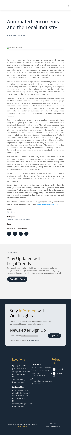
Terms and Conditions (34, 340)
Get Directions (19, 382)
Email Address (15, 336)
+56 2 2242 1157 (19, 398)
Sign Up (53, 336)
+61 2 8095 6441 (19, 374)
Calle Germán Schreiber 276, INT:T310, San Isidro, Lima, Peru (41, 370)
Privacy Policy (53, 423)
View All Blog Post (16, 279)
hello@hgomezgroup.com (47, 204)
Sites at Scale (22, 426)
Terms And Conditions (53, 427)
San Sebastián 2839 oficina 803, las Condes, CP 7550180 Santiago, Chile (21, 393)
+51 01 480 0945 (39, 376)
